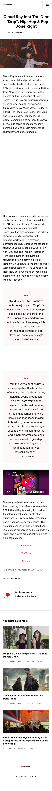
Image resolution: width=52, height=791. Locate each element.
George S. (11, 748)
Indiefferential (19, 32)
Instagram (26, 545)
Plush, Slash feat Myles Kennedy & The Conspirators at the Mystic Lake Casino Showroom (25, 740)
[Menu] (45, 4)
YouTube (26, 553)
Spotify (26, 561)
